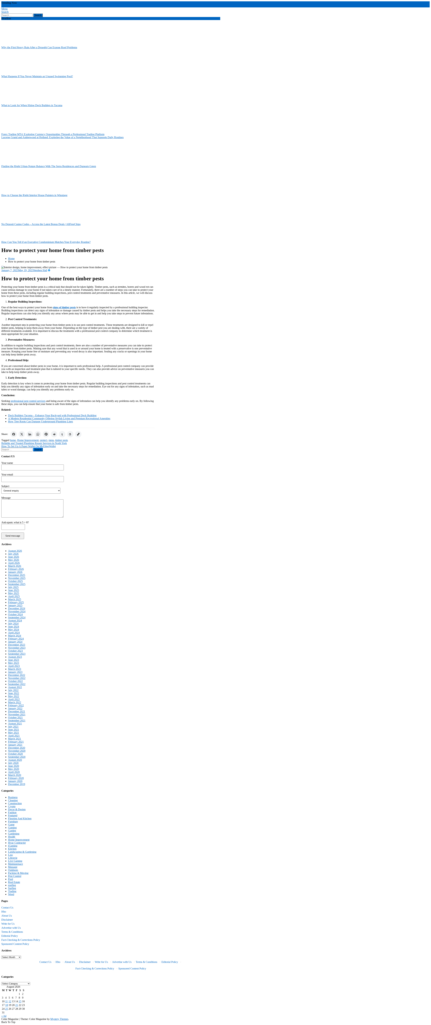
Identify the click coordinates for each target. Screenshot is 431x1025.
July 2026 (13, 553)
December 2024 (16, 608)
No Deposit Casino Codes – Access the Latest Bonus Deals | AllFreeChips (40, 224)
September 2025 (16, 584)
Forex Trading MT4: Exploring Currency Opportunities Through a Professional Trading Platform (52, 134)
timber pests (61, 440)
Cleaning (13, 800)
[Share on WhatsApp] (38, 434)
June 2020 (13, 766)
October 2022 (15, 681)
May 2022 (13, 696)
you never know (60, 5)
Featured (12, 815)
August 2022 (15, 687)
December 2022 (16, 675)
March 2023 (14, 669)
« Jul (3, 1016)
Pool (10, 879)
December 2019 (16, 784)
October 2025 (15, 581)
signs (51, 440)
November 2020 (16, 750)
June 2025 (13, 590)
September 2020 (16, 756)
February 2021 (16, 741)
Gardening (13, 833)
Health (11, 836)
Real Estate (14, 882)
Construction (15, 803)
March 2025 (14, 599)
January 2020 (15, 781)
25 (6, 1008)
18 (6, 1005)
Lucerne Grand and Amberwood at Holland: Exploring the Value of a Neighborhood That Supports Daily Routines (62, 137)
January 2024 (15, 641)
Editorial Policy (9, 935)
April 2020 (14, 772)
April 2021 (14, 735)
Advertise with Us (11, 927)
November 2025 (16, 578)
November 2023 (16, 647)
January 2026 (15, 572)
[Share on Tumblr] (62, 434)
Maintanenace (15, 864)
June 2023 (13, 659)
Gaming (12, 827)
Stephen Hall (40, 270)
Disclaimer (7, 919)
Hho (3, 911)
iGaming (12, 845)
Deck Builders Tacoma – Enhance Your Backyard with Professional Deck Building (52, 415)
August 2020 (15, 759)
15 (20, 1001)
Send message (12, 536)
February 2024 (16, 638)
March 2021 (14, 738)
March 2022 (14, 702)
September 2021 (16, 720)
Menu (4, 8)
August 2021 (15, 723)
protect (43, 440)
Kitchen (12, 848)
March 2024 (14, 635)
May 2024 (13, 629)
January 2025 (15, 605)
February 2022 (16, 705)
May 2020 (13, 769)
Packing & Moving (18, 873)
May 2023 (13, 663)
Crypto (11, 806)
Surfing (12, 888)
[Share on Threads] (70, 434)
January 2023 (15, 672)
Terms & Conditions (12, 931)
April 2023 (14, 666)
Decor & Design (17, 809)
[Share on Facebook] (13, 434)
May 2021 (13, 732)
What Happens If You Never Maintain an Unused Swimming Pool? (37, 76)
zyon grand (7, 5)
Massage (12, 867)
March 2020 (14, 775)
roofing (12, 885)
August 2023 (15, 656)
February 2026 (16, 569)
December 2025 (16, 575)
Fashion (12, 812)
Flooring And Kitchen (19, 818)
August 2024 (15, 620)
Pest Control (14, 876)
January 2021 (15, 744)
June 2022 (13, 693)
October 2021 (15, 717)
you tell (36, 5)
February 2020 (16, 778)
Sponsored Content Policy (15, 944)
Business (13, 797)
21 (16, 1005)
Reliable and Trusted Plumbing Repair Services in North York (34, 443)
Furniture (13, 821)
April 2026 (14, 562)
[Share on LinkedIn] (30, 434)
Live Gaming (15, 860)
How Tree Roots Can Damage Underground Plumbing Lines (40, 421)
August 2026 (15, 550)
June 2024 (13, 626)
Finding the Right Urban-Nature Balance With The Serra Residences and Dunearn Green (48, 166)
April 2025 (14, 596)
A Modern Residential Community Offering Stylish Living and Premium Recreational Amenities (59, 418)
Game (11, 824)
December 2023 (16, 644)
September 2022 (16, 684)
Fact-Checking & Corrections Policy (20, 939)
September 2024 (16, 617)
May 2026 (13, 559)
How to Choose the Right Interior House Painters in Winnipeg (34, 195)
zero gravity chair (22, 5)
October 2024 (15, 614)
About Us (6, 915)
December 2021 (16, 711)
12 (10, 1001)
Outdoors (13, 870)
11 (6, 1001)
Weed (11, 894)
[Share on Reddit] (54, 434)
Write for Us (7, 923)
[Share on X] (22, 434)
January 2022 (15, 708)
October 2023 (15, 650)
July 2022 (13, 690)
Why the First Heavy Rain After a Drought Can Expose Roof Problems (39, 47)
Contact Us (7, 907)
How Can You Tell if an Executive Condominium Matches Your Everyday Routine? (46, 242)
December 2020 (16, 747)
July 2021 (13, 726)
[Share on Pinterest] (46, 434)
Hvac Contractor (17, 842)
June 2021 (13, 729)
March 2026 (14, 566)
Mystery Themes (59, 1019)
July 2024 (13, 623)
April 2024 (14, 632)
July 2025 (13, 587)
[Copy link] (78, 434)
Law (10, 854)
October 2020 (15, 753)
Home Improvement (28, 440)
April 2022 (14, 699)
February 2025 (16, 602)
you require (46, 5)
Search (5, 11)
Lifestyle (12, 857)
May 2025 (13, 593)
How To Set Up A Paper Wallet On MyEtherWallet (28, 446)
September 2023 (16, 653)
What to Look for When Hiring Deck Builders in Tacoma (31, 105)
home (13, 440)
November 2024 (16, 611)
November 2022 (16, 678)
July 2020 (13, 763)
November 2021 (16, 714)
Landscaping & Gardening (22, 851)
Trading (12, 891)
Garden (12, 830)
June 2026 (13, 556)
